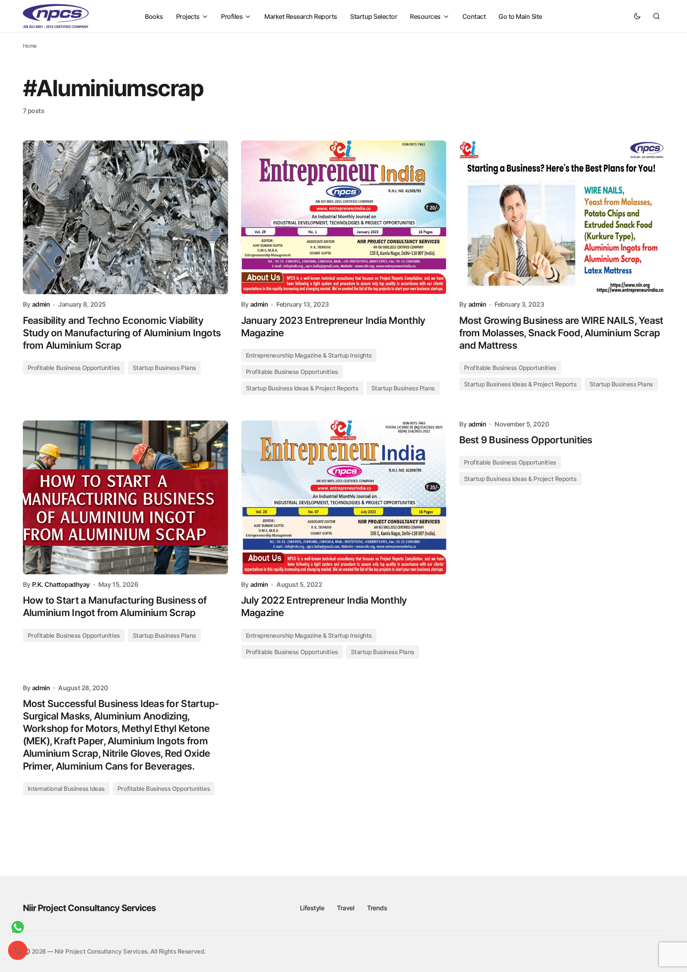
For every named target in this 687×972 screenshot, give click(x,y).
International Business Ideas (66, 788)
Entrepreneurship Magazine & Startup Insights (309, 355)
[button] (637, 16)
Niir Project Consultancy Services (89, 908)
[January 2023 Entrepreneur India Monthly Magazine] (343, 217)
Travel (345, 908)
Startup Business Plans (164, 368)
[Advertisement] (343, 759)
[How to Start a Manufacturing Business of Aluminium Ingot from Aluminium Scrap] (125, 497)
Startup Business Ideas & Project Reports (302, 388)
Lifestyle (312, 908)
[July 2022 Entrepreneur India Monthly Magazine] (343, 497)
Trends (377, 908)
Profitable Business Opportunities (74, 368)
